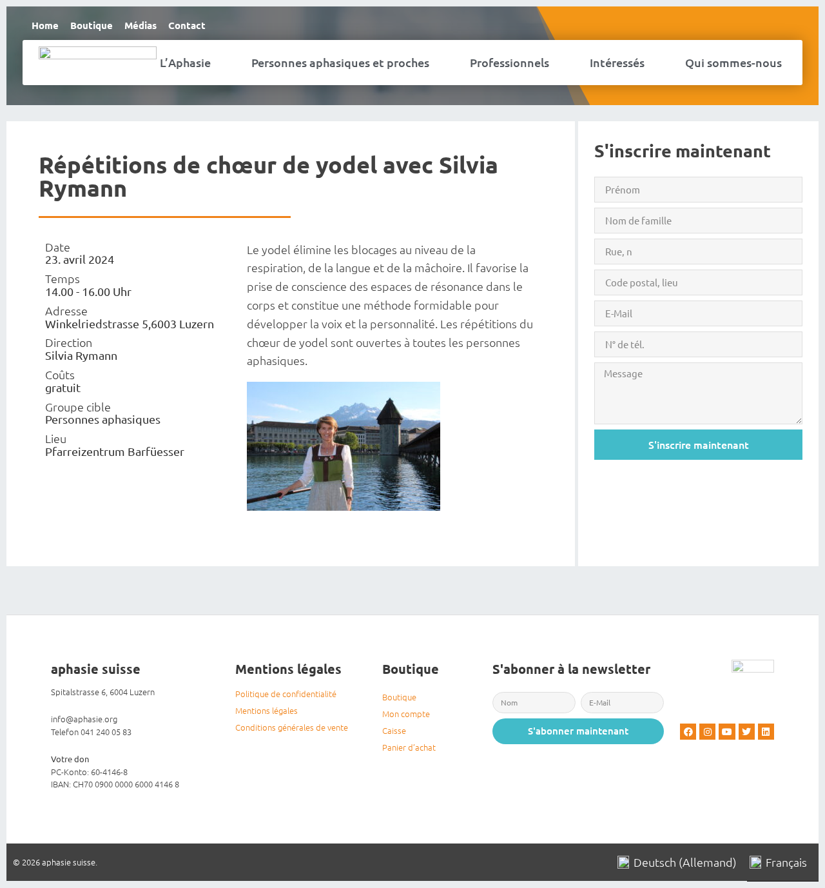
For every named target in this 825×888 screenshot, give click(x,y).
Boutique (91, 25)
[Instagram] (707, 732)
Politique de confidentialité (285, 693)
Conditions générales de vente (291, 727)
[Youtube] (727, 732)
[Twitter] (747, 732)
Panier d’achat (409, 747)
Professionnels (509, 62)
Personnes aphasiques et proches (340, 62)
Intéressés (617, 62)
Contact (187, 25)
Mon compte (406, 713)
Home (45, 25)
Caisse (394, 730)
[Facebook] (688, 732)
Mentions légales (266, 710)
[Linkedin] (766, 732)
